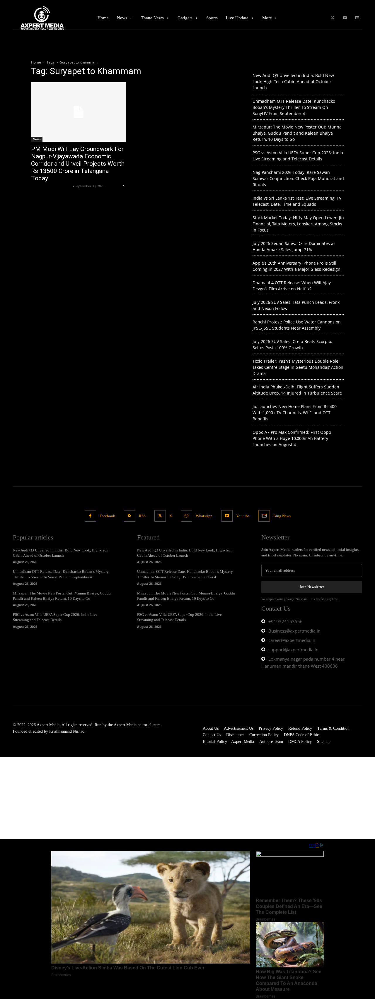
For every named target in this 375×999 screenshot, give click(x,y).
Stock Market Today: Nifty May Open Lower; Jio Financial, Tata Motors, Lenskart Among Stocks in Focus (298, 224)
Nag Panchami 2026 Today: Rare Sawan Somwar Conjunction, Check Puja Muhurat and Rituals (298, 178)
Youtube (243, 516)
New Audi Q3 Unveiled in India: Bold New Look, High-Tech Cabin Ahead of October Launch (293, 81)
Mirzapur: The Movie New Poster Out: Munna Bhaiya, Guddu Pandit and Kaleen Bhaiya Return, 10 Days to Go (297, 133)
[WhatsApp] (186, 516)
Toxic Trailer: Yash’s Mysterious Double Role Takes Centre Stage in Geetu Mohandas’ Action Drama (298, 367)
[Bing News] (357, 18)
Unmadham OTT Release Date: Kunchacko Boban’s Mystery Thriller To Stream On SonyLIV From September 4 (294, 107)
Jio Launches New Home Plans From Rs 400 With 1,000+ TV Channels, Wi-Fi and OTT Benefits (295, 412)
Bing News (282, 516)
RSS (142, 516)
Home (36, 62)
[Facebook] (90, 516)
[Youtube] (345, 18)
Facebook (107, 516)
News (37, 139)
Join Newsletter (312, 587)
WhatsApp (204, 516)
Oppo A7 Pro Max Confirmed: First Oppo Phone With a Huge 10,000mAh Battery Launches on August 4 (292, 438)
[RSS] (129, 516)
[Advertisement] (176, 798)
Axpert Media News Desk (51, 186)
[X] (332, 18)
